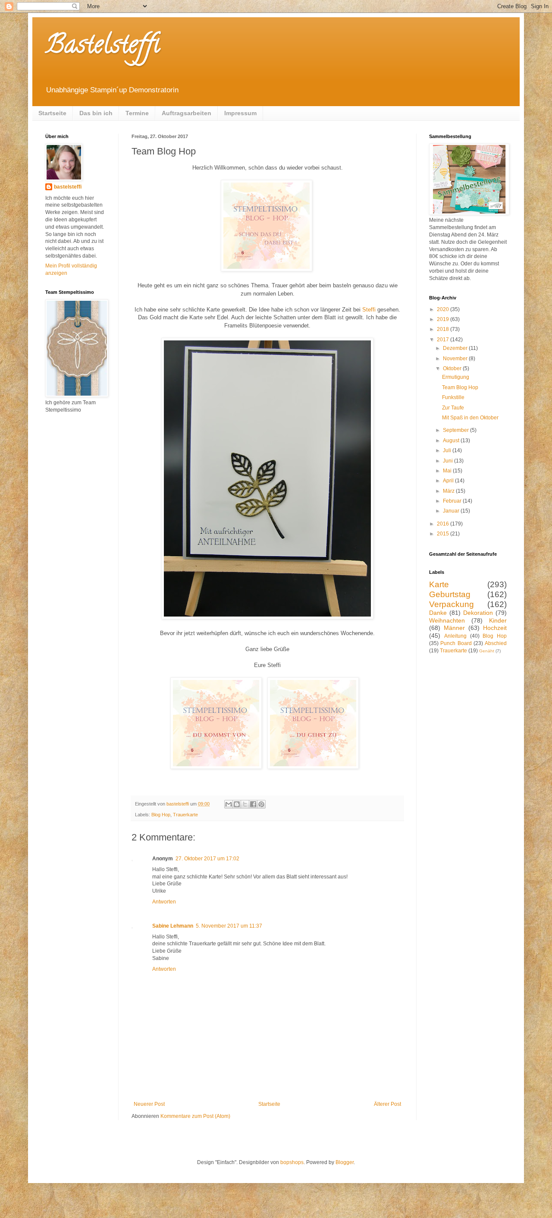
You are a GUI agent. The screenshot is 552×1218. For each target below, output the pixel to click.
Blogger (345, 1162)
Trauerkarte (185, 814)
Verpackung (451, 604)
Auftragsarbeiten (186, 113)
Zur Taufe (453, 408)
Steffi (369, 309)
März (449, 491)
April (449, 481)
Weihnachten (447, 620)
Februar (453, 501)
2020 (443, 309)
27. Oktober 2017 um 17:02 (207, 859)
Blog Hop (160, 814)
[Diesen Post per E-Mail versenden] (228, 804)
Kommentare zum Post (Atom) (195, 1116)
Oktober (453, 368)
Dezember (456, 348)
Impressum (240, 113)
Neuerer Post (149, 1104)
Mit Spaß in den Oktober (470, 418)
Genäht (486, 650)
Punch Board (455, 643)
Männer (454, 627)
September (456, 430)
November (456, 359)
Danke (438, 612)
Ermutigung (455, 377)
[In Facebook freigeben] (253, 804)
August (452, 440)
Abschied (496, 643)
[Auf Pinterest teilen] (261, 804)
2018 (443, 329)
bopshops (292, 1162)
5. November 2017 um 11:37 (229, 926)
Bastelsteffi (102, 47)
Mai (448, 471)
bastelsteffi (68, 187)
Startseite (52, 113)
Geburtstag (449, 594)
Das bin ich (96, 113)
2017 (443, 340)
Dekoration (478, 612)
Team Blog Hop (460, 387)
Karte (439, 584)
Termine (137, 113)
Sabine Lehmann (172, 926)
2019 (443, 319)
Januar (452, 511)
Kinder (498, 620)
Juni (448, 461)
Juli (447, 450)
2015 (443, 534)
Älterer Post (387, 1104)
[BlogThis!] (236, 804)
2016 (443, 524)
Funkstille (453, 397)
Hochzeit (495, 627)
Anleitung (455, 636)
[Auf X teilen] (245, 804)
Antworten (164, 902)
